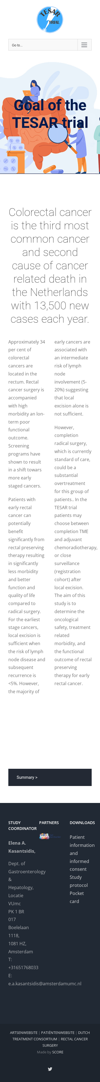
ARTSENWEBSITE (24, 1032)
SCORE (57, 1051)
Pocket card (77, 897)
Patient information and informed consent (81, 853)
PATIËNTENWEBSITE (57, 1032)
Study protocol (79, 881)
